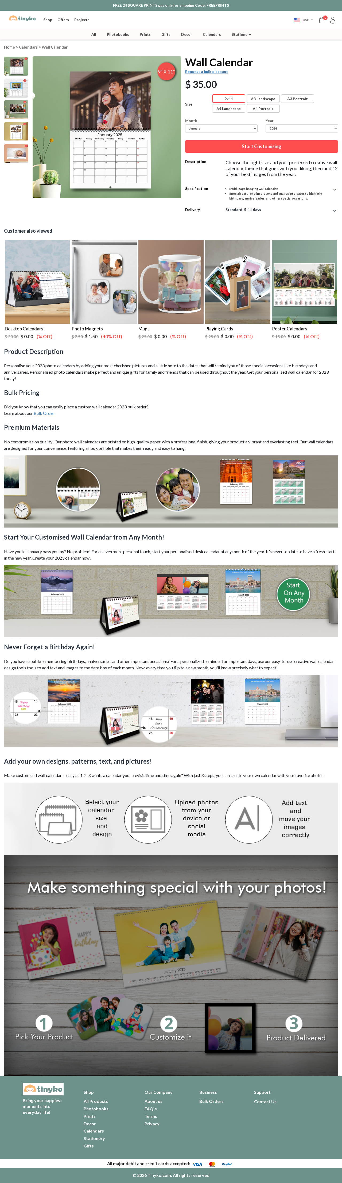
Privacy (152, 1123)
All (93, 34)
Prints (145, 34)
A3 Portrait (297, 98)
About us (153, 1101)
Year (270, 121)
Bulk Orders (211, 1101)
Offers (63, 19)
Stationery (241, 34)
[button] (303, 20)
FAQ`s (151, 1108)
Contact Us (265, 1101)
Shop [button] (47, 19)
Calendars (212, 34)
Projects (82, 19)
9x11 (228, 98)
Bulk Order (44, 413)
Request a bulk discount (206, 71)
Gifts (165, 34)
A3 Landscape (263, 98)
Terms (151, 1116)
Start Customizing (261, 146)
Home (9, 47)
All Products (96, 1101)
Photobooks (118, 34)
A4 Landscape (228, 108)
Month (191, 121)
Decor (186, 34)
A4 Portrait (263, 108)
